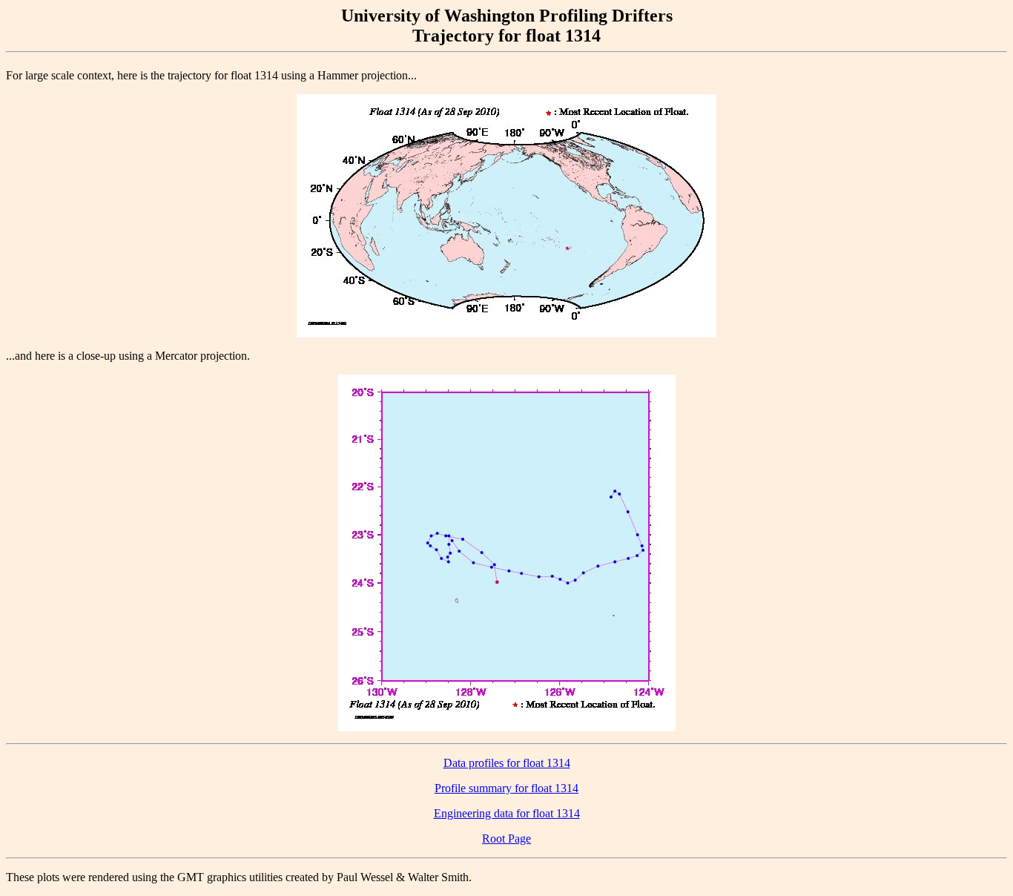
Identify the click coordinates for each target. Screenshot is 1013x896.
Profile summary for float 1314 (506, 788)
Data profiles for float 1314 (506, 763)
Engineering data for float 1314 (507, 813)
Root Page (506, 838)
